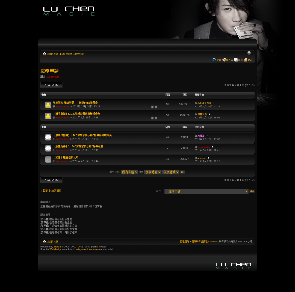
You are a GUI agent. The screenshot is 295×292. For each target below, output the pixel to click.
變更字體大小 (249, 53)
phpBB (57, 246)
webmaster (53, 76)
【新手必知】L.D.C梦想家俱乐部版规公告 (76, 113)
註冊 (240, 60)
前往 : (159, 191)
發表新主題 (46, 84)
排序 (141, 172)
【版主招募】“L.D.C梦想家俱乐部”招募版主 (78, 146)
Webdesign (56, 249)
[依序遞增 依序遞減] (174, 172)
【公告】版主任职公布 (65, 157)
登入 (250, 60)
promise (202, 158)
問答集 (229, 60)
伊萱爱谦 (202, 114)
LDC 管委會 (66, 54)
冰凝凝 (201, 136)
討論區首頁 (52, 54)
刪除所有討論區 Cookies (204, 241)
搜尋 (218, 60)
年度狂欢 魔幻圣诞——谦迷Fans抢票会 (75, 102)
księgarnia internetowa (88, 249)
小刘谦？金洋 (204, 103)
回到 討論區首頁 (52, 190)
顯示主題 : (115, 172)
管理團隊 (184, 241)
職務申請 (79, 54)
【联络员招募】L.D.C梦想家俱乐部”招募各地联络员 (82, 135)
